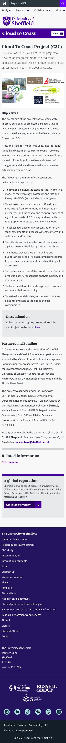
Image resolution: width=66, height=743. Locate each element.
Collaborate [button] (41, 10)
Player (5, 582)
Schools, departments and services (21, 615)
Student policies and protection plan (22, 604)
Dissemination (10, 462)
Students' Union (11, 631)
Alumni (6, 620)
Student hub (9, 593)
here (37, 327)
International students (14, 561)
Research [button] (21, 10)
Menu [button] (55, 33)
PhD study (7, 550)
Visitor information (12, 577)
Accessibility (35, 725)
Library (6, 626)
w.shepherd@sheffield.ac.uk (33, 442)
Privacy (22, 725)
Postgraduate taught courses (18, 545)
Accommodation (11, 555)
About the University (18, 504)
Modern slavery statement (19, 730)
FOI (47, 725)
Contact (6, 636)
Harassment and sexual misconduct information (29, 609)
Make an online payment (15, 599)
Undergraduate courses (15, 539)
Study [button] (5, 10)
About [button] (59, 10)
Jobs (4, 566)
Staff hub (7, 588)
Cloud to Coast (19, 33)
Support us (8, 572)
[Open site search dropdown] (63, 3)
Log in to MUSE (19, 3)
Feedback (9, 725)
